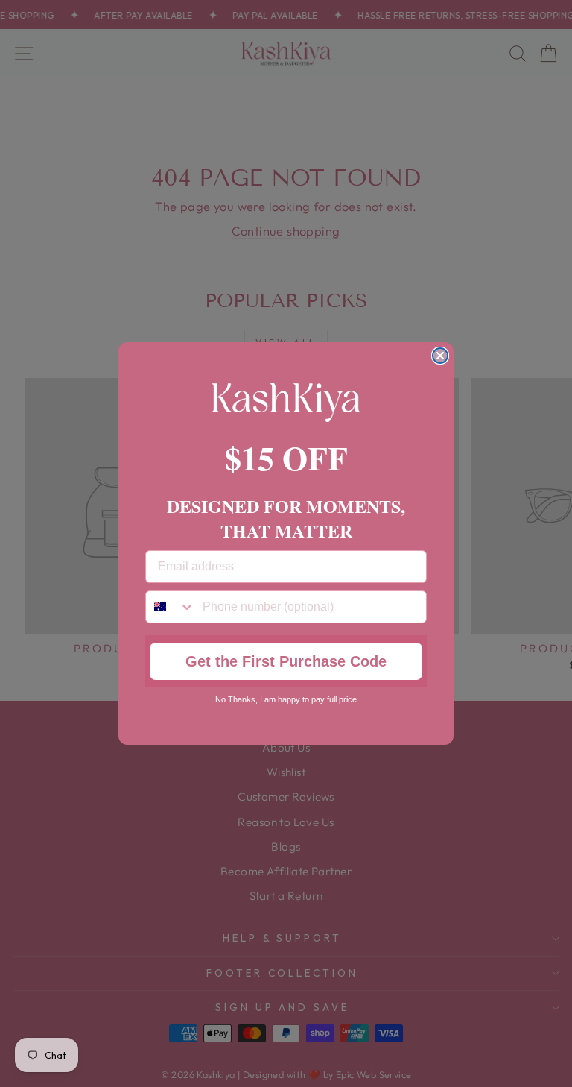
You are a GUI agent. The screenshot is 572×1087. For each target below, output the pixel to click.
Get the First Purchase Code (286, 661)
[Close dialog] (440, 355)
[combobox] (170, 607)
